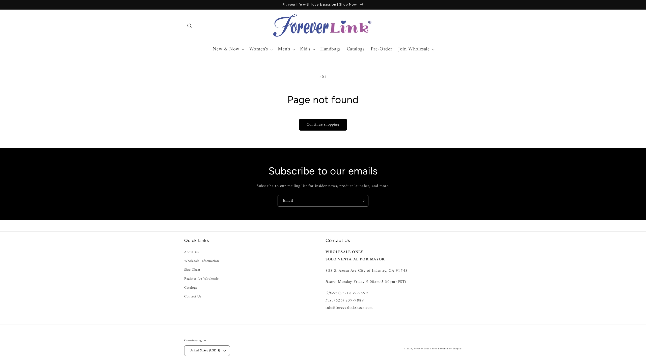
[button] (189, 26)
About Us (191, 252)
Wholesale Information (201, 261)
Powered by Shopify (450, 349)
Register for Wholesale (201, 279)
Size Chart (192, 270)
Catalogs (190, 288)
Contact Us (192, 296)
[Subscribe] (362, 201)
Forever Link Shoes (425, 349)
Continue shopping (323, 124)
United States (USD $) (205, 350)
